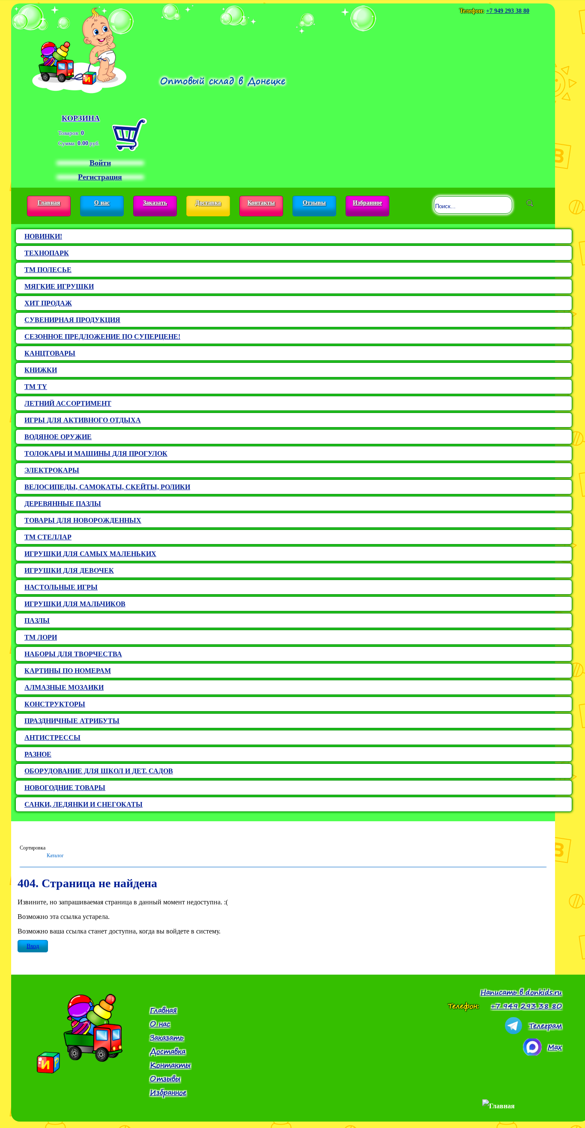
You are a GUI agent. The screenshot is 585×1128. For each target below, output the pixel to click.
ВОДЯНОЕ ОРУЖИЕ (58, 436)
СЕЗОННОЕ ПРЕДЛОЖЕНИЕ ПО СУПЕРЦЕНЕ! (102, 336)
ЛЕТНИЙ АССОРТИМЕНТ (67, 403)
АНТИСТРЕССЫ (52, 737)
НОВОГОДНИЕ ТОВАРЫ (64, 787)
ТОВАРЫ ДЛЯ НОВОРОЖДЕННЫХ (82, 520)
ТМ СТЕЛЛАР (48, 537)
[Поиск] (530, 203)
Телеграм (545, 1026)
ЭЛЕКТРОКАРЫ (51, 470)
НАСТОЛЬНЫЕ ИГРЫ (61, 587)
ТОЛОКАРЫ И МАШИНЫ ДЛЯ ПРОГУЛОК (95, 453)
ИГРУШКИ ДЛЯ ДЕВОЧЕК (69, 570)
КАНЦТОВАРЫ (49, 353)
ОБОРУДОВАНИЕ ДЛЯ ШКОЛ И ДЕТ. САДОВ (98, 771)
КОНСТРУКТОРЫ (54, 704)
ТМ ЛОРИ (40, 637)
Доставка (208, 203)
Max (555, 1047)
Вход (33, 946)
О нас (102, 203)
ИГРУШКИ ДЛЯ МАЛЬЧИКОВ (74, 603)
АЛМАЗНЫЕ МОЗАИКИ (64, 687)
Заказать (155, 203)
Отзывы (314, 203)
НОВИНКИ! (43, 236)
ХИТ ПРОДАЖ (48, 303)
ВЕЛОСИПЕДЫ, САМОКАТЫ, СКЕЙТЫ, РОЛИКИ (107, 487)
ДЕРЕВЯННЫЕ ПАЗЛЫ (62, 503)
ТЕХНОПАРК (46, 253)
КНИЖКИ (40, 370)
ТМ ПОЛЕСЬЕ (48, 269)
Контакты (261, 203)
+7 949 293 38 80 (507, 11)
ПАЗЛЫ (37, 620)
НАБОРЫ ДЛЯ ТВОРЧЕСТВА (73, 654)
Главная (49, 203)
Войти (100, 163)
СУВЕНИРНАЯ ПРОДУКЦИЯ (72, 319)
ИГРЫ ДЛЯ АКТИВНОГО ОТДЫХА (82, 420)
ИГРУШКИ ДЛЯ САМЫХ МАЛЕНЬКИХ (90, 553)
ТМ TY (35, 386)
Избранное (367, 203)
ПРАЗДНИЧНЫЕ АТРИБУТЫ (71, 720)
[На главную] (79, 48)
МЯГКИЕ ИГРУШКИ (59, 286)
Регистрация (100, 177)
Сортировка (32, 848)
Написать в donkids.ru (521, 992)
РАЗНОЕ (37, 754)
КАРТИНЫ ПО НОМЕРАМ (67, 670)
